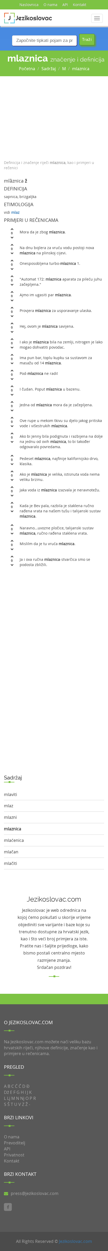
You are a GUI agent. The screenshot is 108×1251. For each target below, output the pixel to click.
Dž (6, 1092)
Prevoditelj (14, 1143)
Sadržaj (48, 69)
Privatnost (14, 1155)
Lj (8, 1098)
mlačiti (10, 863)
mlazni (10, 817)
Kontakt (79, 4)
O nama (50, 4)
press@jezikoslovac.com (34, 1193)
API (65, 4)
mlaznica (80, 69)
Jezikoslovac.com (75, 1241)
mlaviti (10, 794)
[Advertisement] (54, 116)
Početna (27, 69)
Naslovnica (29, 4)
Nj (22, 1098)
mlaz (15, 212)
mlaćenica (14, 840)
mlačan (11, 852)
